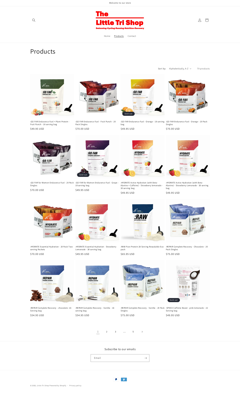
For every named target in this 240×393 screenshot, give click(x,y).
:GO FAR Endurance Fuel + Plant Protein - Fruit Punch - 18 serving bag (50, 123)
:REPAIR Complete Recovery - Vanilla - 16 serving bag (94, 309)
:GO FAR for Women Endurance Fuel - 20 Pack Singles (52, 184)
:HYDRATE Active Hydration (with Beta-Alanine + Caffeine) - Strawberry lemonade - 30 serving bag (142, 185)
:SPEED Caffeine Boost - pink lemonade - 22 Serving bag (187, 309)
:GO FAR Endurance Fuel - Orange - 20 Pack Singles (186, 123)
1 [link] (98, 331)
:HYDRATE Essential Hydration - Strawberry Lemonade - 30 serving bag (95, 248)
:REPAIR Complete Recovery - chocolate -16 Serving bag (50, 309)
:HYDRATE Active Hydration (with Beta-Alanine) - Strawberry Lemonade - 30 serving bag (187, 185)
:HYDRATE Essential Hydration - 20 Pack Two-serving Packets (51, 248)
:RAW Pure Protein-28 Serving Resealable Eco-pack (142, 248)
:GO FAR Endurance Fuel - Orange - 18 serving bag (142, 123)
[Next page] (142, 331)
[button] (33, 20)
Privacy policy (75, 385)
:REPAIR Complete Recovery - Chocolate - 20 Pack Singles (187, 248)
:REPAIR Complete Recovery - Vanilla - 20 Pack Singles (143, 309)
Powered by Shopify (57, 385)
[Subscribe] (145, 358)
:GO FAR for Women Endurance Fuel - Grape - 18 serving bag (97, 184)
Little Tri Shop (43, 385)
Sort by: (162, 68)
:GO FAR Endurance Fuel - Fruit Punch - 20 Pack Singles (95, 123)
